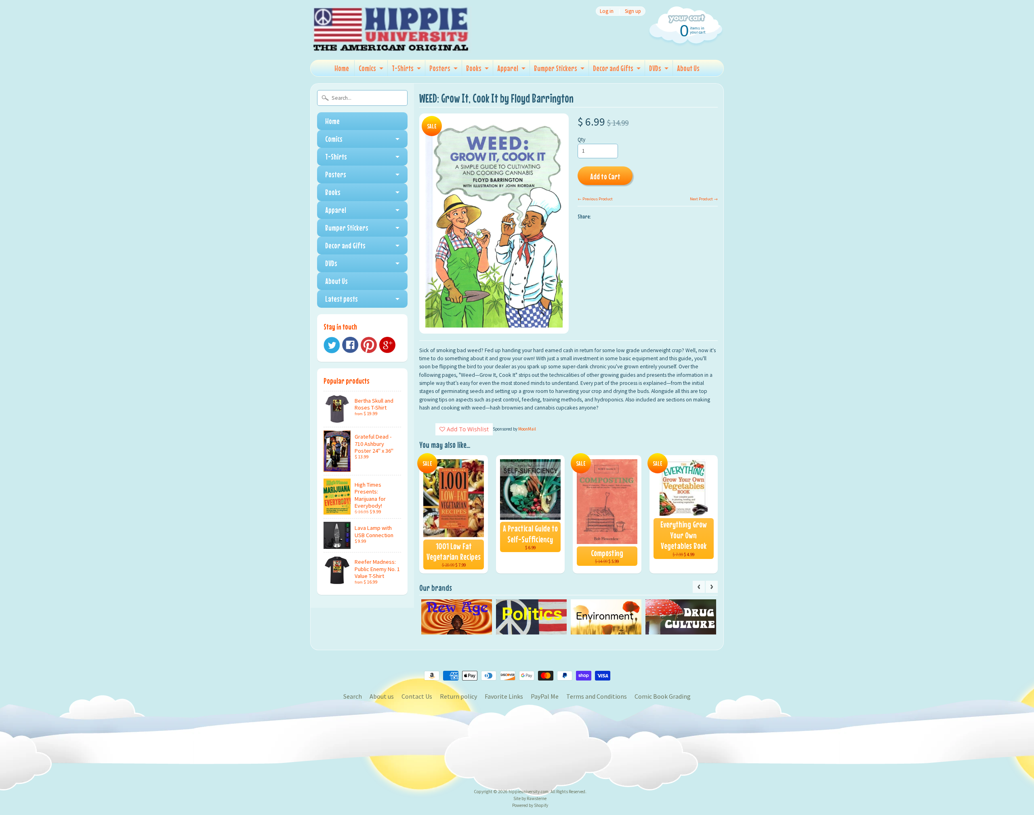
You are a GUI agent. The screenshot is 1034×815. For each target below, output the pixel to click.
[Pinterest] (369, 345)
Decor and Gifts (613, 68)
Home (341, 68)
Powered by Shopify (530, 805)
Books (473, 68)
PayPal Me (545, 696)
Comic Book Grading (663, 696)
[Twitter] (332, 345)
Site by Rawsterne (529, 798)
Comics (367, 68)
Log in (607, 11)
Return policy (458, 696)
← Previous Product (595, 199)
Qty (581, 139)
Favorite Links (504, 696)
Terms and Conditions (596, 696)
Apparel (507, 68)
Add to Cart (605, 176)
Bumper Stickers (555, 68)
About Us (688, 68)
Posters (439, 68)
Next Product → (704, 199)
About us (382, 696)
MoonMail (527, 429)
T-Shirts (403, 68)
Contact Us (416, 696)
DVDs (655, 68)
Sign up (633, 11)
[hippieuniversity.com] (391, 42)
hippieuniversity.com (529, 791)
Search (352, 696)
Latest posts (341, 298)
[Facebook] (350, 345)
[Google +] (387, 345)
